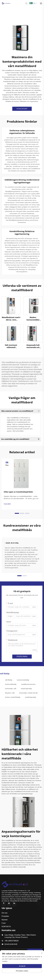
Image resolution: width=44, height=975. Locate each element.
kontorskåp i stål (10, 688)
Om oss (4, 913)
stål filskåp (8, 680)
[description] (15, 884)
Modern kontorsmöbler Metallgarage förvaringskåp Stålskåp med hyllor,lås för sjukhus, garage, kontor (33, 318)
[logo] (6, 3)
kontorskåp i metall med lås (28, 693)
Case (4, 923)
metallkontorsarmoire (28, 684)
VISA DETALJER (11, 305)
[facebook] (4, 904)
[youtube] (9, 904)
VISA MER (7, 504)
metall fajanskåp (26, 688)
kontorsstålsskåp (10, 684)
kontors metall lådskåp (12, 697)
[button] (17, 513)
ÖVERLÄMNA (22, 656)
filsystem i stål (10, 693)
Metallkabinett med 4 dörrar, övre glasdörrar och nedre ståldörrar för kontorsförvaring (11, 318)
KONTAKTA (6, 926)
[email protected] (11, 944)
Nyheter (5, 920)
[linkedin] (14, 904)
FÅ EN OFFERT (22, 109)
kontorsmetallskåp (23, 680)
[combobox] (10, 616)
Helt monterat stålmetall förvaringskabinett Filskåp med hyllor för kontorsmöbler (11, 346)
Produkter (5, 916)
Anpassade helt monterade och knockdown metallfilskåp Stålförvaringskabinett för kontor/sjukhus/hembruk (33, 346)
